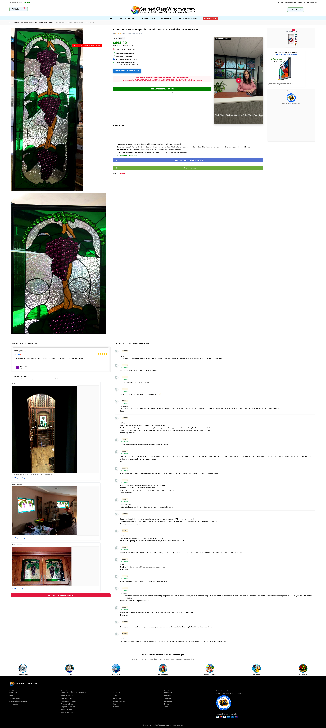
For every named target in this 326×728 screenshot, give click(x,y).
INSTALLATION (167, 18)
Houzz (166, 704)
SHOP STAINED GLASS (127, 18)
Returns (116, 707)
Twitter (167, 707)
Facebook (168, 693)
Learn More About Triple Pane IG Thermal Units (286, 54)
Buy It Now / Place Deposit (127, 71)
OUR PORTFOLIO (149, 18)
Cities (300, 2)
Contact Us (13, 704)
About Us (116, 693)
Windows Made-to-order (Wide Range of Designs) (35, 22)
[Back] (11, 22)
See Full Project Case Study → (19, 478)
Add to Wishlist (85, 45)
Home (110, 18)
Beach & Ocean (67, 698)
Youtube (167, 698)
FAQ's (115, 695)
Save (123, 173)
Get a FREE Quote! (210, 18)
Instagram (168, 701)
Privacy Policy (14, 698)
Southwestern (66, 710)
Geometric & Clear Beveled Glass (73, 693)
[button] (106, 368)
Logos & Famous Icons (69, 707)
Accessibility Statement (18, 701)
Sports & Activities (68, 712)
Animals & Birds (67, 704)
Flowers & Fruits (67, 695)
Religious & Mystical (68, 701)
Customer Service (310, 2)
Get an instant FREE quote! (126, 155)
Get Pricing (117, 698)
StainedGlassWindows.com (159, 725)
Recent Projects (119, 701)
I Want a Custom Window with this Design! (60, 595)
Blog (114, 704)
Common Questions (188, 18)
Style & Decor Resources (287, 2)
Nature (52, 22)
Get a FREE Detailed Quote (162, 89)
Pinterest (167, 695)
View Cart (13, 693)
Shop (11, 695)
